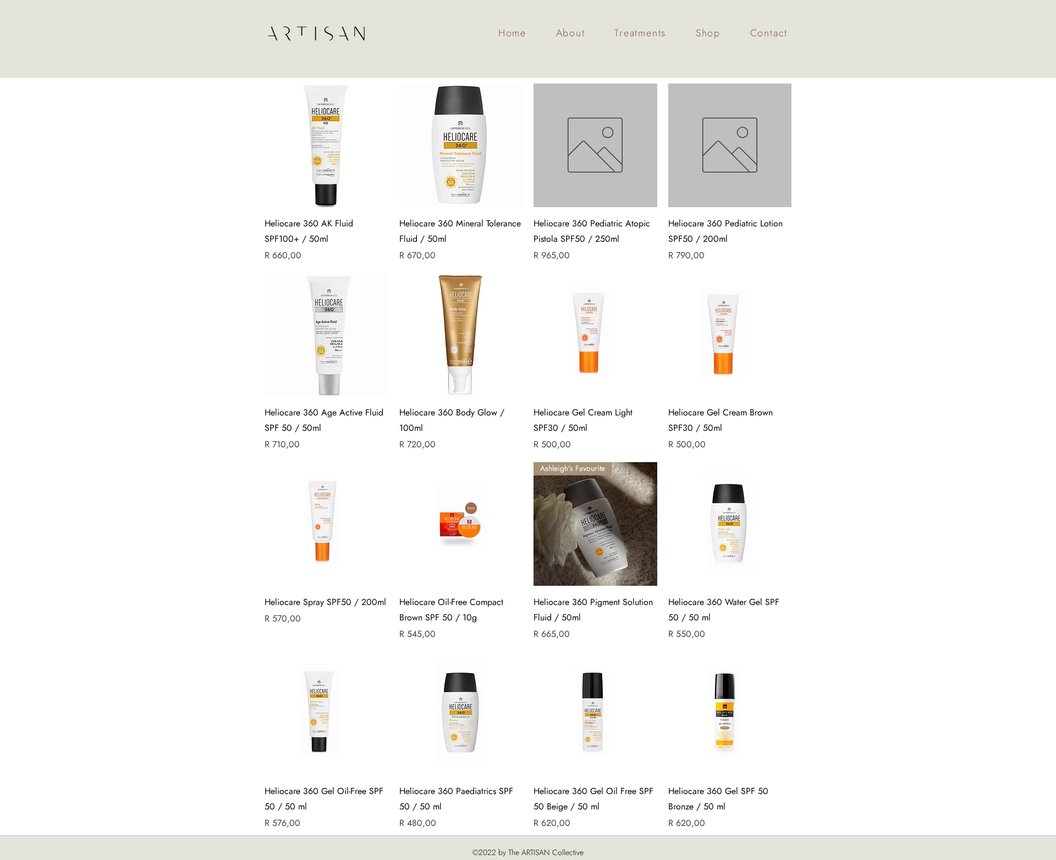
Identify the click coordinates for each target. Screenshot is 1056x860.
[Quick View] (326, 145)
